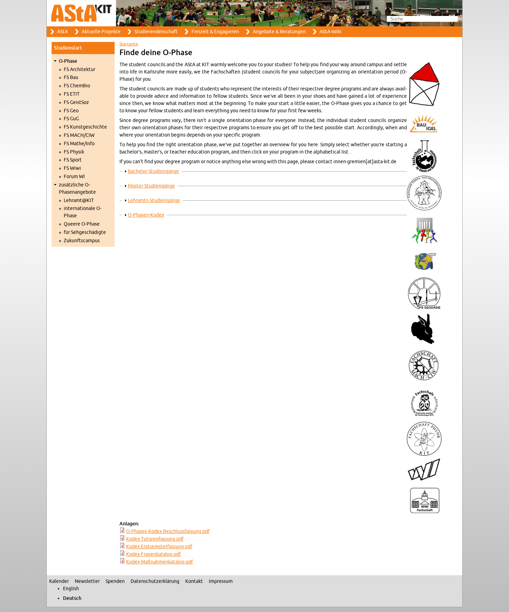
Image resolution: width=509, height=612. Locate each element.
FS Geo (71, 110)
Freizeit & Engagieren (215, 31)
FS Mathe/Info (79, 143)
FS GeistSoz (76, 102)
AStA (62, 31)
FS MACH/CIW (79, 135)
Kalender (59, 581)
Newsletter (87, 581)
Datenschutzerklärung (155, 581)
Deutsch (72, 598)
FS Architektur (79, 69)
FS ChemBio (77, 85)
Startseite (128, 44)
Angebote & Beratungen (279, 31)
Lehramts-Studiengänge (154, 200)
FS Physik (74, 152)
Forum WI (74, 176)
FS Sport (73, 160)
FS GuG (71, 118)
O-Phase (68, 61)
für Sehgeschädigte (85, 232)
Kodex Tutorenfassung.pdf (155, 539)
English (71, 588)
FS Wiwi (72, 168)
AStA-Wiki (330, 31)
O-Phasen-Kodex (146, 215)
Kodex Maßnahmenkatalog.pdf (159, 562)
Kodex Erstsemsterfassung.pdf (159, 546)
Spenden (115, 581)
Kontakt (194, 581)
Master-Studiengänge (151, 186)
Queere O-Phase (82, 224)
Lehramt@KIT (79, 200)
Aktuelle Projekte (101, 31)
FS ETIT (72, 94)
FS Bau (71, 77)
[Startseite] (254, 13)
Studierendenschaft (156, 31)
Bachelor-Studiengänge (153, 171)
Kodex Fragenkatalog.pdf (153, 554)
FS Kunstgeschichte (85, 127)
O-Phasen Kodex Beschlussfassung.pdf (167, 531)
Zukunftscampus (82, 240)
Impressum (221, 581)
